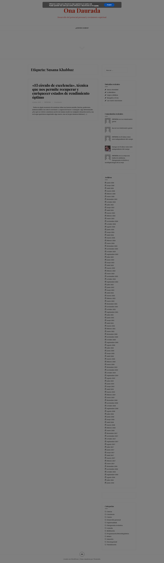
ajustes (96, 6)
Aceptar (109, 5)
